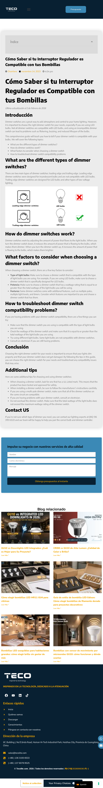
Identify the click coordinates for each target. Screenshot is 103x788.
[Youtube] (13, 695)
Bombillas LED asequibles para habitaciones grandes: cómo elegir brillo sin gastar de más (25, 654)
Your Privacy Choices (60, 783)
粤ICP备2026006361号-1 (77, 768)
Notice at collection (32, 783)
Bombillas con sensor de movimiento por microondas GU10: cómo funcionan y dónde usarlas (76, 654)
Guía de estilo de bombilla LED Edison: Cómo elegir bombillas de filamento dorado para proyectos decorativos (76, 601)
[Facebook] (6, 695)
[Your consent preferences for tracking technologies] (98, 783)
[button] (29, 9)
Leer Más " (5, 555)
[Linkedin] (20, 695)
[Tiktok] (27, 695)
